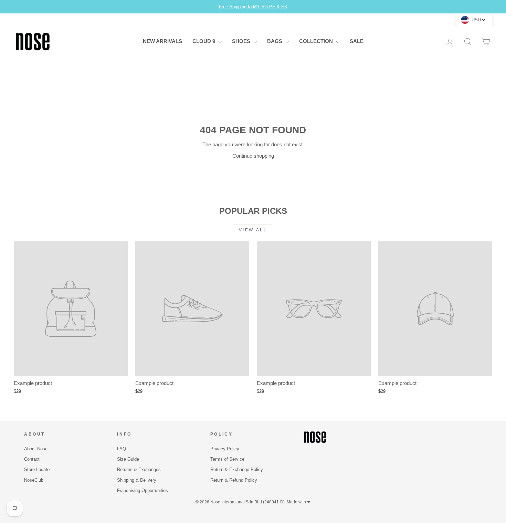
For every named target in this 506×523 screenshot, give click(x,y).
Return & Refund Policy (233, 480)
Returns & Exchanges (139, 469)
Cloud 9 (204, 41)
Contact (32, 459)
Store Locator (37, 469)
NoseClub (33, 480)
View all (253, 230)
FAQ (121, 448)
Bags (275, 41)
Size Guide (128, 459)
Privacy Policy (224, 448)
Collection (316, 41)
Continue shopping (253, 156)
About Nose (36, 448)
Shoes (242, 41)
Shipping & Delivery (136, 480)
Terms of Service (227, 459)
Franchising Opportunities (142, 490)
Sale (356, 41)
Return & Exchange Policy (236, 469)
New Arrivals (162, 41)
